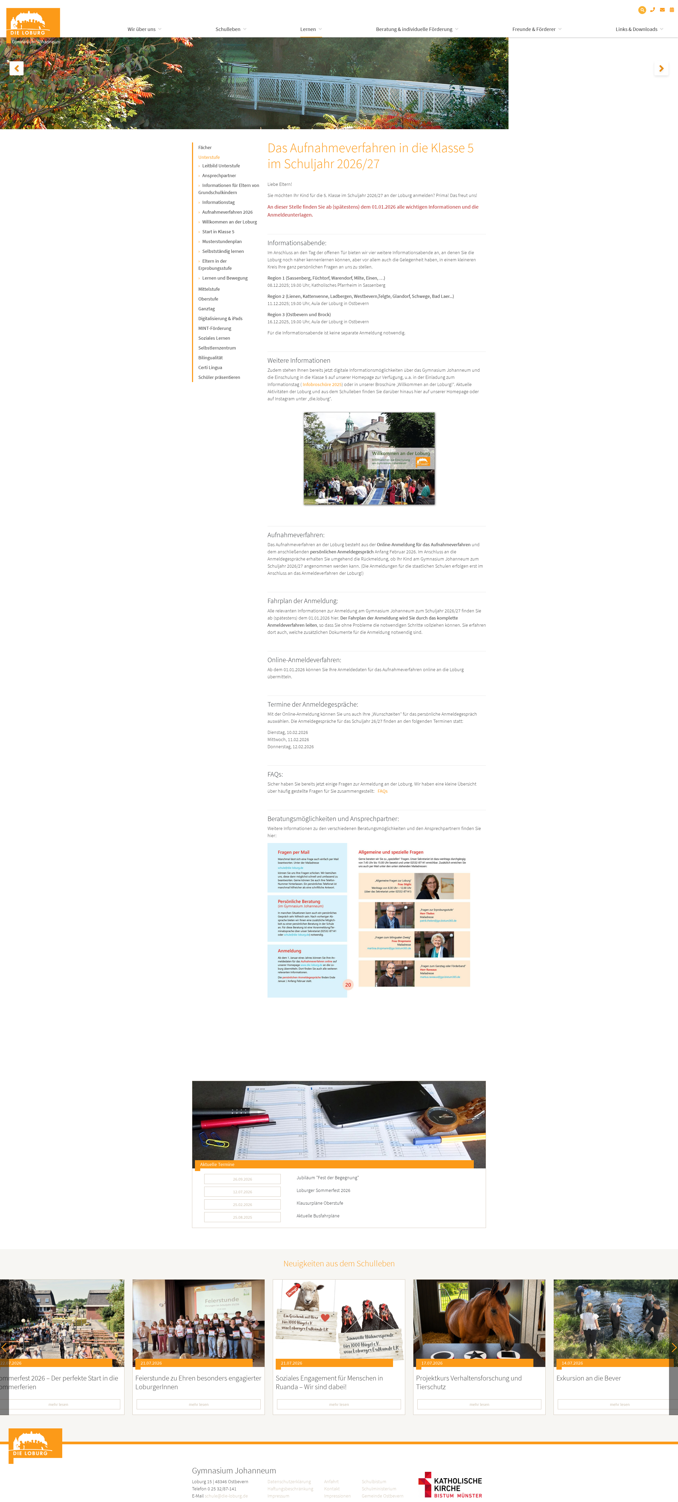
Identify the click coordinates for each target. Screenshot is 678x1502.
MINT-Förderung (214, 328)
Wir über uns (141, 29)
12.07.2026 (242, 1191)
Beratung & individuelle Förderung (414, 29)
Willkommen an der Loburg (229, 222)
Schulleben (228, 29)
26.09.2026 (242, 1179)
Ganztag (206, 309)
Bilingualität (210, 358)
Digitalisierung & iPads (220, 318)
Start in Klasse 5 (218, 231)
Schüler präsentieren (219, 377)
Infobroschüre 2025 (322, 384)
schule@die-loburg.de (226, 1496)
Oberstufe (208, 299)
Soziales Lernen (214, 338)
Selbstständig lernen (223, 251)
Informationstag (218, 202)
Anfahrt (331, 1481)
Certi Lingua (210, 367)
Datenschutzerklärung (289, 1481)
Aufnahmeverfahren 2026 (227, 212)
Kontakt (332, 1489)
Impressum (278, 1496)
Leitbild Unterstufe (221, 166)
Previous (6, 1347)
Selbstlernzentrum (217, 348)
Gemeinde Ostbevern (383, 1496)
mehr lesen (199, 1404)
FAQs (383, 791)
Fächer (205, 147)
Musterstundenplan (222, 241)
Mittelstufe (209, 289)
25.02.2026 (242, 1204)
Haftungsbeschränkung (290, 1489)
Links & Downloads (636, 29)
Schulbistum (374, 1481)
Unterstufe (209, 157)
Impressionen (337, 1496)
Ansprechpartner (219, 175)
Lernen (308, 29)
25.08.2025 (242, 1217)
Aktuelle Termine (217, 1164)
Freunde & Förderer (534, 29)
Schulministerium (379, 1489)
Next (672, 1347)
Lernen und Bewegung (225, 278)
